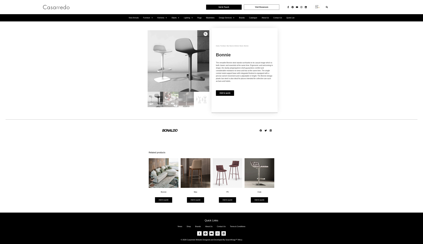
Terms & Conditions (237, 226)
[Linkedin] (306, 7)
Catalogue (253, 18)
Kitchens (160, 18)
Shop (189, 226)
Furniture (146, 18)
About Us (265, 18)
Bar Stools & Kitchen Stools (235, 46)
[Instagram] (301, 7)
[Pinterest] (292, 7)
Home (218, 46)
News (180, 226)
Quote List (290, 18)
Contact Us (277, 18)
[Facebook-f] (288, 7)
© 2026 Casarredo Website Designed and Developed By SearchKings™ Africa (211, 240)
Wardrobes (210, 18)
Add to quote (225, 93)
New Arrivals (134, 18)
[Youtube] (297, 7)
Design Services (225, 18)
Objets (174, 18)
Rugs (199, 18)
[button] (327, 7)
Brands (242, 18)
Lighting (187, 18)
